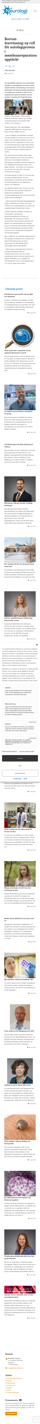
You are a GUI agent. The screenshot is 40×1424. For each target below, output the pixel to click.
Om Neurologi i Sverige (14, 1378)
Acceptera (20, 758)
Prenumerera (11, 1385)
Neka (20, 766)
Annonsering (11, 1383)
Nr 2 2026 (26, 19)
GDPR (25, 778)
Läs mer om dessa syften (26, 751)
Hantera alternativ (20, 773)
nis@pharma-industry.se (15, 1368)
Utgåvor (9, 1381)
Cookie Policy (17, 778)
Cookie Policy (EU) (13, 1392)
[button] (37, 645)
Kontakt (9, 1388)
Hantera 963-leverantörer (9, 751)
